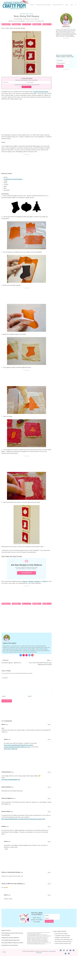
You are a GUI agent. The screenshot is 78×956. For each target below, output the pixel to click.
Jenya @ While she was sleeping (11, 883)
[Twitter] (64, 950)
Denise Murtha (6, 787)
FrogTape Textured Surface (40, 91)
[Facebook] (60, 950)
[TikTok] (67, 950)
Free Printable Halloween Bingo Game (10, 940)
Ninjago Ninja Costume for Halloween (10, 937)
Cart (72, 4)
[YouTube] (70, 950)
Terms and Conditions (34, 943)
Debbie (3, 826)
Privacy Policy (42, 943)
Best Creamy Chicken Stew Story (63, 941)
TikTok (44, 581)
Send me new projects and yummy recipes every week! (27, 84)
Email (30, 696)
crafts (31, 13)
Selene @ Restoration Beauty (10, 872)
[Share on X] (26, 24)
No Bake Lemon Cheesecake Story (63, 939)
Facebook (30, 581)
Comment (5, 678)
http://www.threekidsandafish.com (10, 779)
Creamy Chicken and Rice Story (63, 943)
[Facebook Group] (65, 953)
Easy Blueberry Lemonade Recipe (9, 945)
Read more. (72, 36)
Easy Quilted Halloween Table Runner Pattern (12, 942)
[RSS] (68, 953)
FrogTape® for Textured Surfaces (13, 179)
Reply (49, 724)
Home (4, 951)
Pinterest (24, 581)
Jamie (6, 739)
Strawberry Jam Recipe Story (62, 937)
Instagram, (37, 581)
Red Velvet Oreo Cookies (61, 933)
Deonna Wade (5, 811)
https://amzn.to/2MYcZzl (10, 748)
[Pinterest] (73, 950)
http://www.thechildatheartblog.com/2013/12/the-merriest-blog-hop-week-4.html (23, 819)
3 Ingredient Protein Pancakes (62, 935)
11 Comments (36, 18)
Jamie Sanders (19, 18)
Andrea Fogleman (7, 798)
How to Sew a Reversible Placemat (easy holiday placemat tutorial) (40, 662)
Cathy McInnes (6, 772)
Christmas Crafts (24, 13)
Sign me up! (49, 921)
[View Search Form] (76, 5)
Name (4, 696)
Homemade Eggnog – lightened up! (11, 661)
